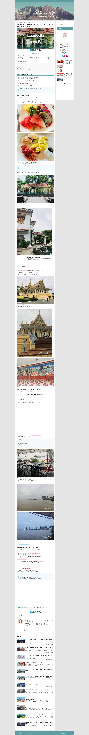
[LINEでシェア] (35, 50)
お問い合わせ (29, 733)
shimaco (25, 616)
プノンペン (39, 607)
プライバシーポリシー (23, 733)
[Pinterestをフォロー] (29, 630)
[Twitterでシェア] (31, 50)
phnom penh (30, 607)
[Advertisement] (35, 594)
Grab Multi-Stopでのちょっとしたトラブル (25, 71)
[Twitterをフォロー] (25, 630)
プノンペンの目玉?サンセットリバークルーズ (25, 69)
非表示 (36, 63)
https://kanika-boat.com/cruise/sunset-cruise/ (23, 446)
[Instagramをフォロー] (27, 630)
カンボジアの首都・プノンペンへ (23, 65)
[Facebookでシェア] (33, 50)
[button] (40, 50)
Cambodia (25, 607)
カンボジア (19, 607)
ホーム (18, 733)
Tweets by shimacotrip (60, 97)
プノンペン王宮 (20, 68)
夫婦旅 (43, 607)
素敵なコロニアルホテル (22, 67)
